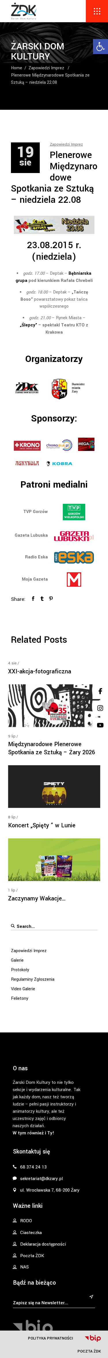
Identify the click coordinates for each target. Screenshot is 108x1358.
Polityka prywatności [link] (50, 1338)
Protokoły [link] (20, 970)
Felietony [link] (19, 998)
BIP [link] (93, 1338)
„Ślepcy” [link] (28, 325)
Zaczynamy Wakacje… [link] (37, 898)
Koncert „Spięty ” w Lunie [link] (41, 825)
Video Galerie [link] (23, 989)
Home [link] (16, 68)
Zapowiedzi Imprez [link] (46, 68)
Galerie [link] (17, 960)
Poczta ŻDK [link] (89, 1351)
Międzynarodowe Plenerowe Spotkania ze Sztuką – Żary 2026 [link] (51, 748)
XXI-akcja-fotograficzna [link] (39, 671)
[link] (100, 46)
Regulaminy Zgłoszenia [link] (32, 979)
